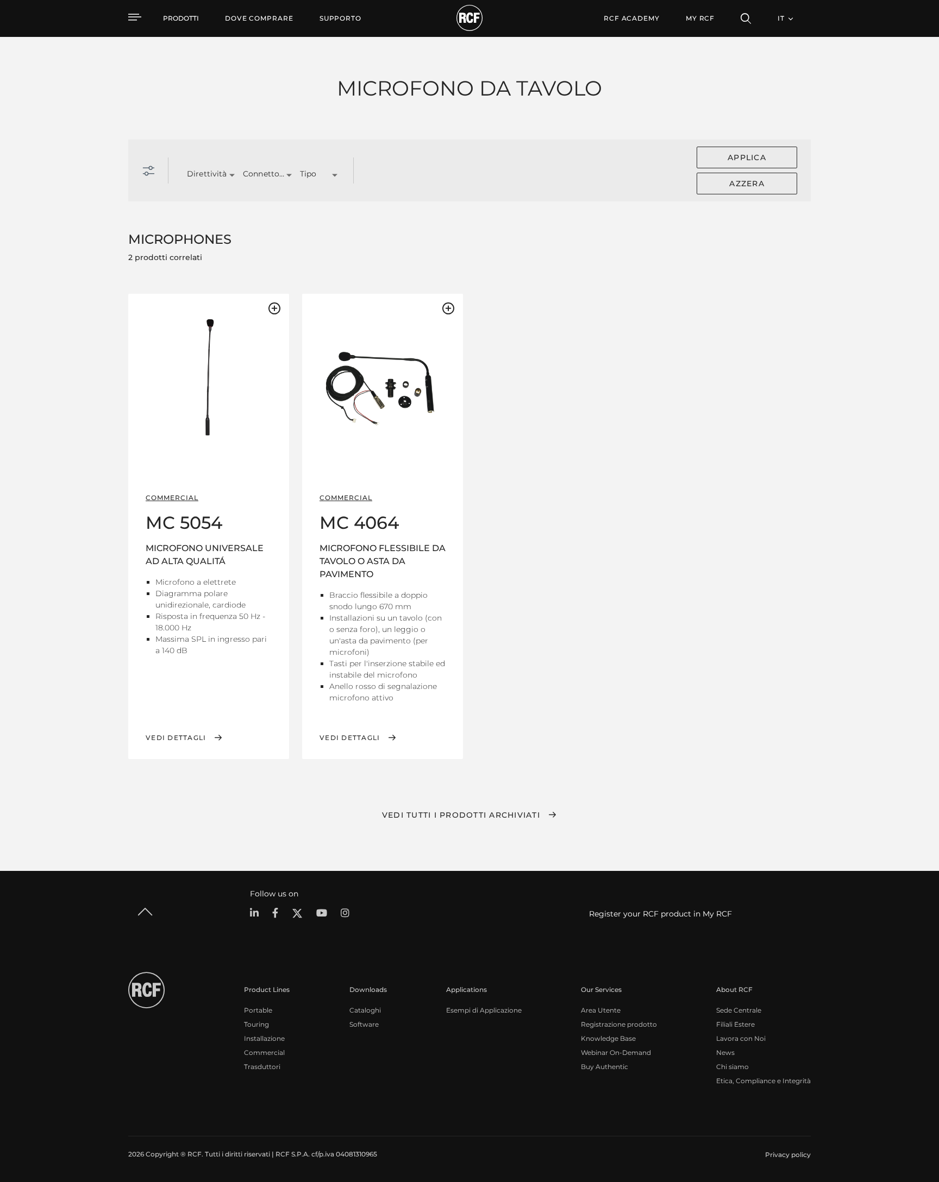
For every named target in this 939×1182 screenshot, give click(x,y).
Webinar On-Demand (616, 1052)
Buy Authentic (604, 1067)
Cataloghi (365, 1010)
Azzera (747, 183)
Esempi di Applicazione (484, 1010)
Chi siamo (732, 1067)
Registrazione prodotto (619, 1024)
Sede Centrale (738, 1010)
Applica (747, 157)
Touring (256, 1024)
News (725, 1052)
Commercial (264, 1052)
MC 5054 (184, 522)
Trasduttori (262, 1067)
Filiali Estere (735, 1024)
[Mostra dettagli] (209, 377)
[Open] (232, 175)
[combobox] (201, 174)
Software (364, 1024)
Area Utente (601, 1010)
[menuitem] (259, 18)
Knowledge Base (608, 1038)
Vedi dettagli (176, 738)
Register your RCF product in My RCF (660, 914)
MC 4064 (359, 522)
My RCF (700, 18)
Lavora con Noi (741, 1038)
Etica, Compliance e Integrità (763, 1081)
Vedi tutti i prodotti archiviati (461, 815)
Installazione (264, 1038)
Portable (258, 1010)
